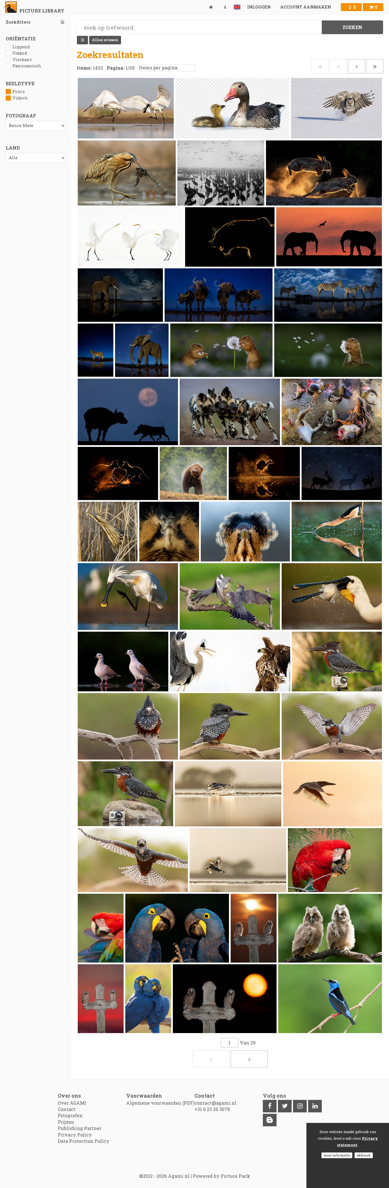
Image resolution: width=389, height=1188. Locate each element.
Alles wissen (105, 39)
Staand (20, 53)
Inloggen (259, 7)
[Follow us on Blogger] (270, 1120)
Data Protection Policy (83, 1141)
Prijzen (66, 1122)
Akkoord (363, 1155)
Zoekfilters (18, 22)
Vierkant (22, 59)
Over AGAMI (72, 1103)
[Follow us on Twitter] (285, 1106)
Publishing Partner (79, 1128)
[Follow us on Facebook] (270, 1106)
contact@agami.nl (215, 1103)
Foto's (19, 91)
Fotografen (70, 1115)
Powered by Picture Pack (221, 1176)
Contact (66, 1109)
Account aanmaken (305, 7)
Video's (20, 98)
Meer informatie (337, 1155)
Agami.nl (178, 1176)
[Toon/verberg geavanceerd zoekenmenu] (82, 40)
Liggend (21, 46)
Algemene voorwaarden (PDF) (160, 1103)
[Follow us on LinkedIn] (315, 1106)
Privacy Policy (75, 1135)
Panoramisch (27, 66)
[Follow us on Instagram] (300, 1106)
